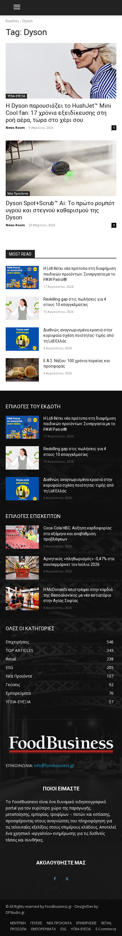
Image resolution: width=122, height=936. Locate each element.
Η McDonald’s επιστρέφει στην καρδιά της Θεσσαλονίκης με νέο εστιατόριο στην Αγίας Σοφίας (78, 595)
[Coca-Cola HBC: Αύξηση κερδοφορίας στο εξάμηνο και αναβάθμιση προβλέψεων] (22, 537)
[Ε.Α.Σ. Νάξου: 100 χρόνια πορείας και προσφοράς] (22, 370)
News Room (15, 127)
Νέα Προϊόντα (17, 193)
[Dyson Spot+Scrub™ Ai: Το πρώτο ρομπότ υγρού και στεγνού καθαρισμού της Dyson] (61, 168)
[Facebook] (55, 879)
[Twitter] (67, 879)
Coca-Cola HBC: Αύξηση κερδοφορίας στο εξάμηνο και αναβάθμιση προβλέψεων (77, 533)
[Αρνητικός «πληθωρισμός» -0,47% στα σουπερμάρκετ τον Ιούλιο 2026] (22, 568)
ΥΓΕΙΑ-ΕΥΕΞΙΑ (16, 96)
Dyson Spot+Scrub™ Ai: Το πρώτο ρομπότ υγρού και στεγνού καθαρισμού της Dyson (60, 210)
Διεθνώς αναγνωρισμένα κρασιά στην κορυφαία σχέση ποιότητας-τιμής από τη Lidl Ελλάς (78, 335)
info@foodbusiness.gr (54, 765)
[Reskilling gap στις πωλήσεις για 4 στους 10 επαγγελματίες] (22, 308)
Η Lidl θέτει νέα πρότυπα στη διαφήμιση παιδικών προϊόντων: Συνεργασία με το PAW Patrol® (79, 274)
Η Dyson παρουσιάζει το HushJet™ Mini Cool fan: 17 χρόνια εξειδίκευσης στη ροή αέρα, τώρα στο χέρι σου (58, 112)
